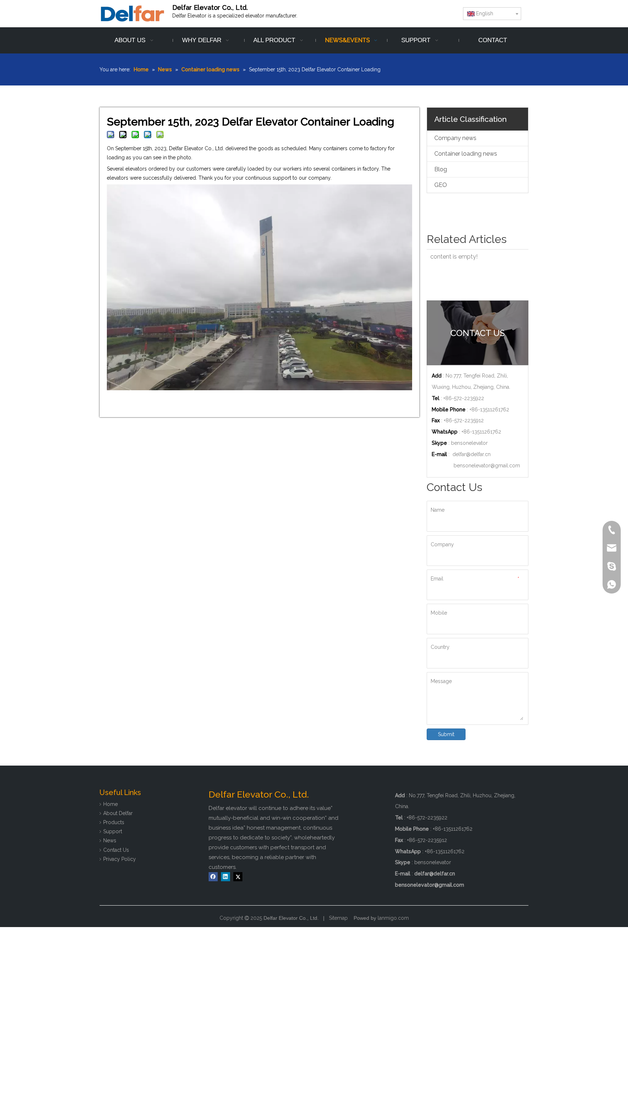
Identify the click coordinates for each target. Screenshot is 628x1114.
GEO (440, 184)
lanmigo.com (393, 918)
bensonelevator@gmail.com (487, 465)
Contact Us (116, 850)
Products (113, 822)
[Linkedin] (225, 876)
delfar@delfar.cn (471, 454)
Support (112, 831)
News (109, 840)
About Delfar (118, 813)
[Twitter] (237, 876)
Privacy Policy (119, 859)
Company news (455, 138)
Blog (440, 169)
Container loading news (465, 153)
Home (110, 804)
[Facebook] (213, 876)
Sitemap (338, 918)
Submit (446, 734)
